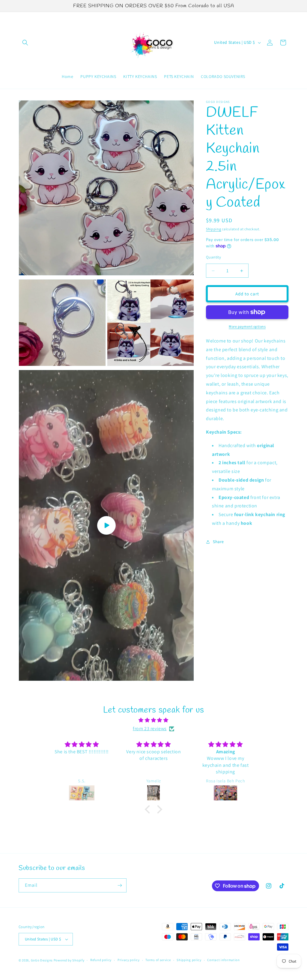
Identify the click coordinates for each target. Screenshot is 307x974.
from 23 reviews (150, 728)
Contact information (223, 960)
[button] (25, 42)
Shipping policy (189, 960)
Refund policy (101, 960)
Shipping (213, 229)
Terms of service (158, 960)
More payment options (247, 326)
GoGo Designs (42, 960)
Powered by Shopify (69, 960)
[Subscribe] (119, 885)
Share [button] (218, 541)
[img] (153, 720)
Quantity (213, 257)
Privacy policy (129, 960)
